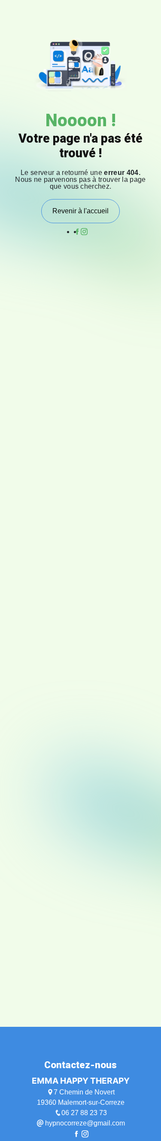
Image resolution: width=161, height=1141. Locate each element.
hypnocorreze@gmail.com (84, 1123)
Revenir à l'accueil (80, 211)
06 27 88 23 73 (84, 1112)
